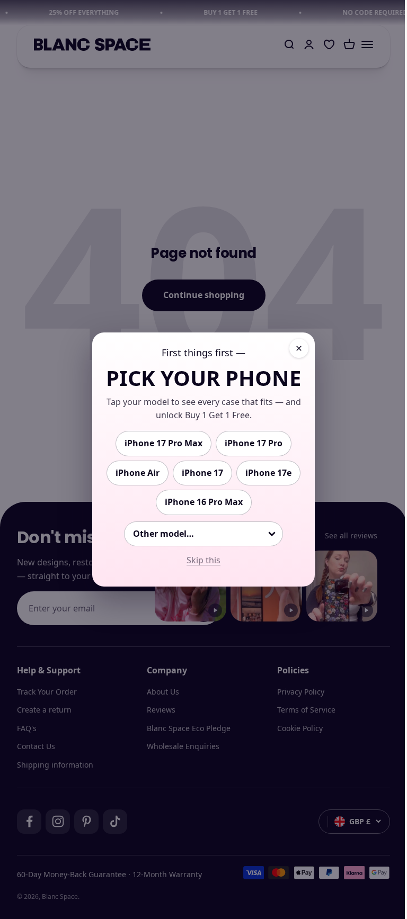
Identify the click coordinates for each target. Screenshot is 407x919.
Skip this (203, 560)
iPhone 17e (268, 473)
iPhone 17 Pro (253, 443)
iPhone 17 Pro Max (163, 443)
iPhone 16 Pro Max (204, 502)
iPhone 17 (202, 473)
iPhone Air (138, 473)
